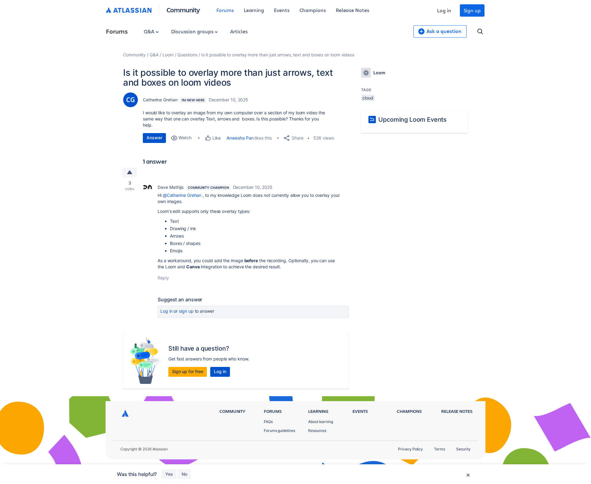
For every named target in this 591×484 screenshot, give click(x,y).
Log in (444, 10)
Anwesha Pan (240, 137)
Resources (317, 430)
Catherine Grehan (160, 99)
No (184, 474)
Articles (238, 31)
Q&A (149, 31)
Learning (254, 10)
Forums (225, 10)
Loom (168, 54)
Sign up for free (187, 371)
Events (282, 10)
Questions (187, 54)
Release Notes (352, 10)
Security (463, 449)
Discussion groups (193, 31)
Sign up (472, 10)
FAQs (268, 421)
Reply (163, 277)
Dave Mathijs (171, 187)
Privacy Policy (410, 449)
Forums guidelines (279, 430)
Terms (439, 449)
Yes (169, 474)
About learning (320, 421)
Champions (313, 10)
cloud (367, 97)
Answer (154, 137)
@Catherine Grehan (182, 195)
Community (183, 9)
